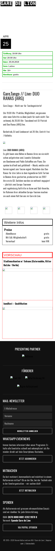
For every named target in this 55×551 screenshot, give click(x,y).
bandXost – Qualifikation (15, 303)
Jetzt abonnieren (27, 458)
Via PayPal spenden (27, 527)
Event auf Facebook (13, 86)
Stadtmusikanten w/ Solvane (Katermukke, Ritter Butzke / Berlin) (27, 263)
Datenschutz (30, 543)
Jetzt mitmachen (27, 490)
